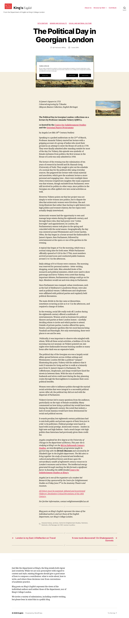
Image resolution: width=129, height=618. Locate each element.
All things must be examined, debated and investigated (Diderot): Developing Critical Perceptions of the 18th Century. (62, 494)
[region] (65, 71)
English (20, 613)
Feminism (84, 523)
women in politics (69, 525)
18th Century (42, 23)
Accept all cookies (85, 75)
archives (55, 523)
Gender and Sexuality (58, 23)
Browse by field (99, 8)
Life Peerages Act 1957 (55, 525)
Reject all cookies (72, 75)
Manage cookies (45, 75)
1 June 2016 (75, 47)
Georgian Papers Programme (60, 128)
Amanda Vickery (47, 523)
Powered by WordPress (33, 613)
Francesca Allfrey (60, 47)
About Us (88, 8)
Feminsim (45, 525)
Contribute (112, 8)
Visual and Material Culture (80, 23)
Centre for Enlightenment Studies (70, 125)
